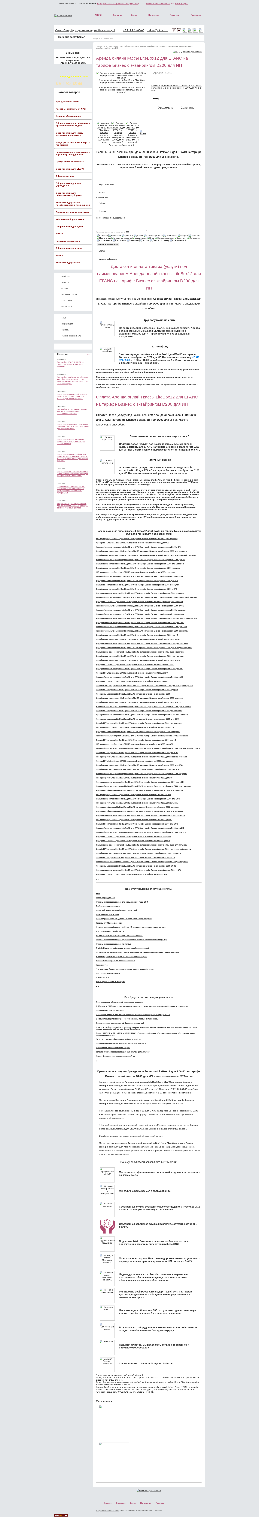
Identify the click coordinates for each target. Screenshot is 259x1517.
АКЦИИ (98, 15)
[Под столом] (104, 238)
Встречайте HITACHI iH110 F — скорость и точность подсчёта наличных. (70, 364)
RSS (88, 354)
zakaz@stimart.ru (157, 30)
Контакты (117, 15)
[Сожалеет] (133, 240)
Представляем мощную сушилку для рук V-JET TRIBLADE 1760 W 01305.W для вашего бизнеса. (73, 426)
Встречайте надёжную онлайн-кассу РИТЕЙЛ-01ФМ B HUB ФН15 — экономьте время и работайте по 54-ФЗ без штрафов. (72, 380)
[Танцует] (183, 235)
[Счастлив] (194, 235)
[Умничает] (180, 238)
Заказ (134, 15)
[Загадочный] (139, 238)
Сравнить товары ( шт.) (127, 3)
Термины (65, 330)
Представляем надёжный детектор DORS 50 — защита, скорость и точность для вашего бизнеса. (72, 396)
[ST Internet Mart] (63, 15)
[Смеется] (102, 235)
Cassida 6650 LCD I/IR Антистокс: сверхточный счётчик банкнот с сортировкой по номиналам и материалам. (71, 490)
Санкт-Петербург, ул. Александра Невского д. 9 (85, 30)
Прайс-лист (66, 276)
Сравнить (187, 107)
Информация (67, 324)
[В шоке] (138, 235)
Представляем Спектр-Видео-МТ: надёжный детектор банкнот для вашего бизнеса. (71, 441)
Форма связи (66, 306)
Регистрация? (181, 3)
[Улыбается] (114, 235)
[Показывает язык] (164, 238)
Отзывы (64, 288)
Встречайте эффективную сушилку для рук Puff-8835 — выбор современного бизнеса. (72, 411)
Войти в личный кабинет (158, 3)
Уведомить (165, 107)
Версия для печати (192, 51)
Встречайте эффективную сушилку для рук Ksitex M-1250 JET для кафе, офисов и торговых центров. (72, 506)
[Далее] (143, 134)
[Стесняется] (170, 235)
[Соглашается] (104, 240)
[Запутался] (193, 238)
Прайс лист (196, 15)
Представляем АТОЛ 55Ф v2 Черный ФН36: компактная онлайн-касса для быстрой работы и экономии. (72, 473)
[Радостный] (119, 240)
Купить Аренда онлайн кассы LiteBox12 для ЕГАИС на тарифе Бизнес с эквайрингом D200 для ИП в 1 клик (176, 87)
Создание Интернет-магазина (107, 1510)
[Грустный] (128, 235)
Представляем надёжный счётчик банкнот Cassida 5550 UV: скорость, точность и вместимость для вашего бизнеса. (72, 457)
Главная (99, 46)
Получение (153, 15)
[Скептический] (178, 240)
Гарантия (174, 15)
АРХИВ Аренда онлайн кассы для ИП (124, 46)
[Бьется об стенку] (159, 240)
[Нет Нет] (144, 240)
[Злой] (150, 238)
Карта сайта (66, 300)
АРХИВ (106, 46)
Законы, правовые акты (71, 336)
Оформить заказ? (106, 3)
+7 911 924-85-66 (133, 30)
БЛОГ (63, 318)
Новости (65, 282)
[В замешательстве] (121, 238)
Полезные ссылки (69, 294)
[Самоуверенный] (153, 235)
